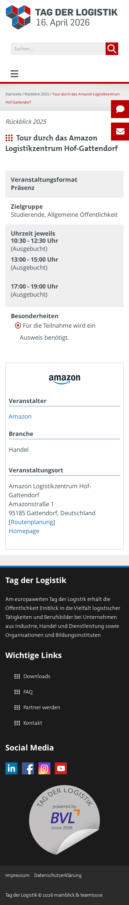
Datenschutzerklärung (58, 875)
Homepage (24, 531)
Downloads (36, 677)
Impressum (17, 875)
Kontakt (32, 723)
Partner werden (41, 708)
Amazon (20, 416)
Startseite (13, 94)
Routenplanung (32, 522)
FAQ (28, 692)
